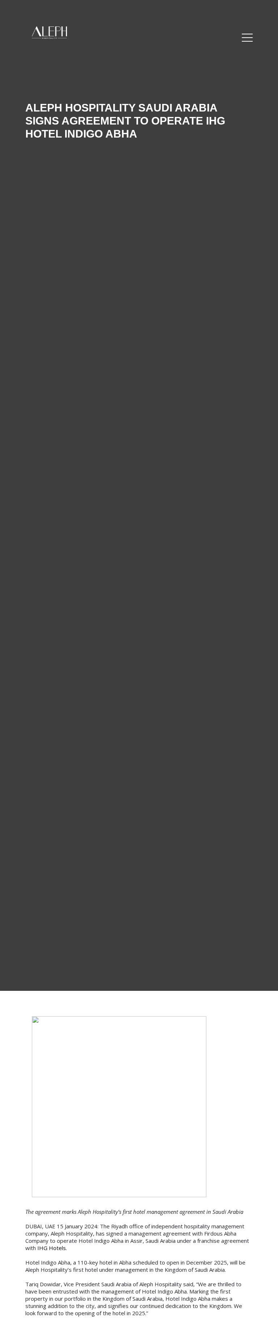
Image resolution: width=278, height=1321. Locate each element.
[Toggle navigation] (247, 38)
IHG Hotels (51, 1247)
